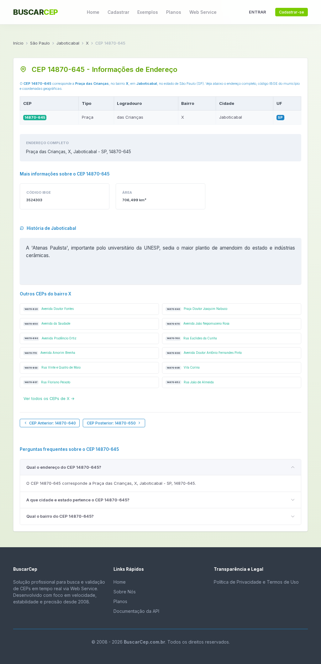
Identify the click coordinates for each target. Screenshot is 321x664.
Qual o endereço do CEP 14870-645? (63, 467)
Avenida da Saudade (47, 323)
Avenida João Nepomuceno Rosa (198, 323)
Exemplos (147, 12)
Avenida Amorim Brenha (49, 352)
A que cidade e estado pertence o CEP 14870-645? (77, 499)
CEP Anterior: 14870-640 (52, 423)
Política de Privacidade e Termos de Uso (256, 582)
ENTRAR (257, 11)
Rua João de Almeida (190, 382)
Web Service (203, 12)
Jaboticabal (67, 43)
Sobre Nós (124, 591)
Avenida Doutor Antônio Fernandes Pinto (204, 352)
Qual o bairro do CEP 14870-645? (60, 516)
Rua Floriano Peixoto (47, 382)
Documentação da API (136, 611)
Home (93, 12)
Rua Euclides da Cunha (192, 338)
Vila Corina (183, 367)
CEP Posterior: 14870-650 (111, 423)
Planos (173, 12)
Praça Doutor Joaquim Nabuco (197, 308)
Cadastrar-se (291, 12)
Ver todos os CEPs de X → (49, 398)
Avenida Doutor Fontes (49, 308)
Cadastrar (118, 12)
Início (18, 43)
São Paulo (40, 43)
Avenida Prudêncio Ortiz (50, 338)
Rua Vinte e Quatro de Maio (52, 367)
